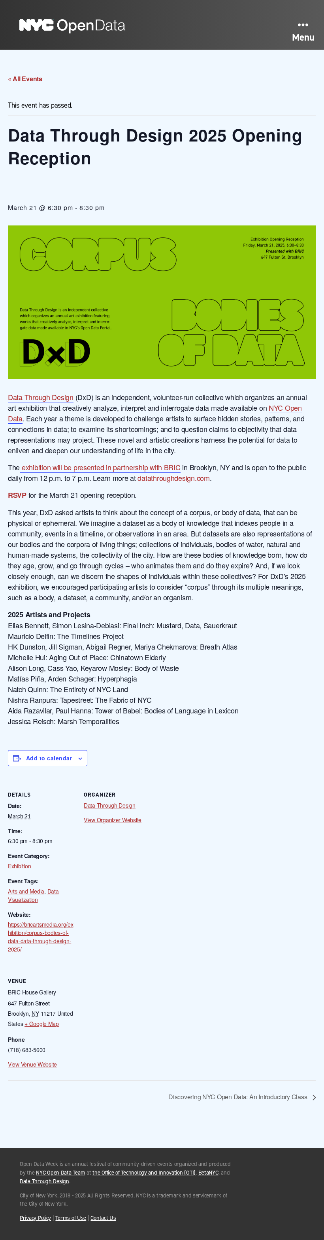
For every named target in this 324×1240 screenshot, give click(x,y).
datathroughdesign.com (173, 478)
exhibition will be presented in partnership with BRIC (100, 467)
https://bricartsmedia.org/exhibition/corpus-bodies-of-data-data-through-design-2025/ (40, 936)
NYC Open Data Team (60, 1173)
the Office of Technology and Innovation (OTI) (144, 1173)
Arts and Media (26, 891)
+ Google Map (41, 1024)
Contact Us (103, 1218)
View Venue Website (32, 1064)
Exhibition (19, 866)
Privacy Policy (35, 1218)
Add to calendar (49, 758)
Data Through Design (40, 397)
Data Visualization (33, 895)
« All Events (25, 78)
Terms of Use (70, 1218)
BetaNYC (208, 1173)
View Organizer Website (112, 820)
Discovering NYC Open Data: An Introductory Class (238, 1096)
